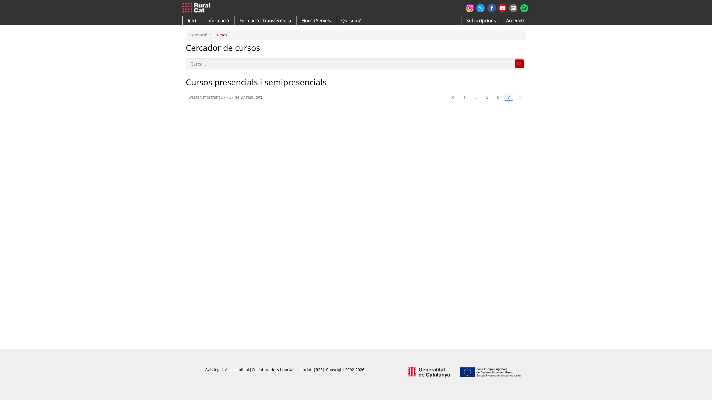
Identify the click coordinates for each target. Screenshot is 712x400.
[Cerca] (519, 63)
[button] (192, 20)
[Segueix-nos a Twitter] (480, 7)
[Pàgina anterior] (453, 97)
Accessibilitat (237, 369)
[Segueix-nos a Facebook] (491, 7)
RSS (319, 369)
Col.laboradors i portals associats (282, 369)
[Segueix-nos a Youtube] (502, 7)
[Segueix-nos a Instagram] (470, 7)
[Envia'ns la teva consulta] (513, 7)
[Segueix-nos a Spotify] (524, 7)
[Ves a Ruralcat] (197, 8)
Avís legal (214, 369)
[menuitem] (265, 20)
